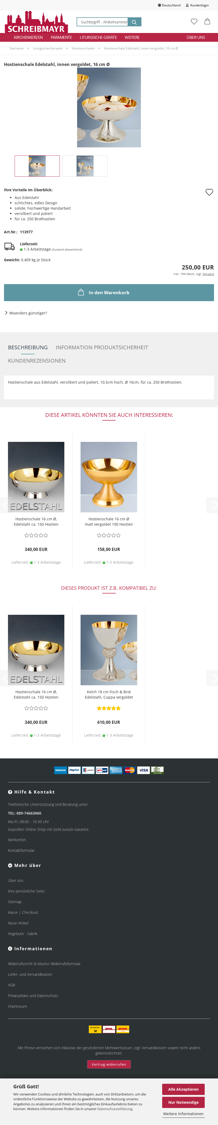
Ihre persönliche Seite (26, 891)
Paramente (61, 37)
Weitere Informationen (183, 1113)
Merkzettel (17, 839)
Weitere (132, 37)
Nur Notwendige (183, 1102)
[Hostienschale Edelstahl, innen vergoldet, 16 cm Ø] (109, 107)
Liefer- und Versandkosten (30, 974)
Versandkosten (154, 1047)
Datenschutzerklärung (114, 1108)
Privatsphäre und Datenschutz (33, 995)
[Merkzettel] (194, 22)
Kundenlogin (199, 5)
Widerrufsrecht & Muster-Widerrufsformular (44, 963)
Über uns (196, 37)
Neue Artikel (18, 922)
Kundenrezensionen (37, 360)
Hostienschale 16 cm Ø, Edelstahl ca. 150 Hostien (36, 521)
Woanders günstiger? (28, 313)
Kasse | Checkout (23, 912)
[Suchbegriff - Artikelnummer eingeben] (134, 22)
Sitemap (15, 901)
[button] (207, 22)
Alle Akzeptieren (183, 1089)
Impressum (17, 1006)
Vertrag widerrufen (109, 1064)
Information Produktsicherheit (102, 347)
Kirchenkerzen (28, 37)
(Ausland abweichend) (67, 249)
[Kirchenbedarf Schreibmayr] (36, 22)
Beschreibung (28, 347)
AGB (11, 984)
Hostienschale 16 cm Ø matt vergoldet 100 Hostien (109, 521)
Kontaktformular (21, 850)
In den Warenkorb (109, 292)
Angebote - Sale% (22, 933)
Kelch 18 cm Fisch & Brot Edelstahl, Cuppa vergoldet (109, 694)
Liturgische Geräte (98, 37)
